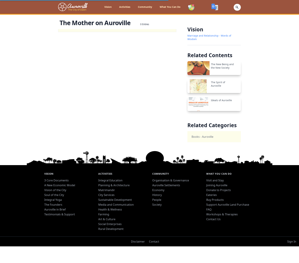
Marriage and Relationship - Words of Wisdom (209, 37)
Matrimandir (106, 190)
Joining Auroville (216, 185)
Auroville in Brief (55, 209)
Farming (103, 214)
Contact (154, 241)
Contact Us (213, 219)
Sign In (291, 241)
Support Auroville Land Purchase (227, 205)
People (156, 200)
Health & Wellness (110, 209)
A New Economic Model (59, 185)
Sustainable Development (115, 200)
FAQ (209, 209)
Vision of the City (55, 190)
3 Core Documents (56, 180)
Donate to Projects (218, 190)
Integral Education (110, 180)
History (157, 195)
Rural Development (111, 229)
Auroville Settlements (166, 185)
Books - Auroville (202, 137)
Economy (158, 190)
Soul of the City (54, 195)
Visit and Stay (215, 180)
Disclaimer (138, 241)
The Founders (53, 205)
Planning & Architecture (114, 185)
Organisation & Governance (170, 180)
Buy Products (215, 200)
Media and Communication (116, 205)
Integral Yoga (53, 200)
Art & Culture (106, 219)
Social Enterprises (110, 224)
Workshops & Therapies (222, 214)
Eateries (211, 195)
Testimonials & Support (59, 214)
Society (157, 205)
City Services (106, 195)
